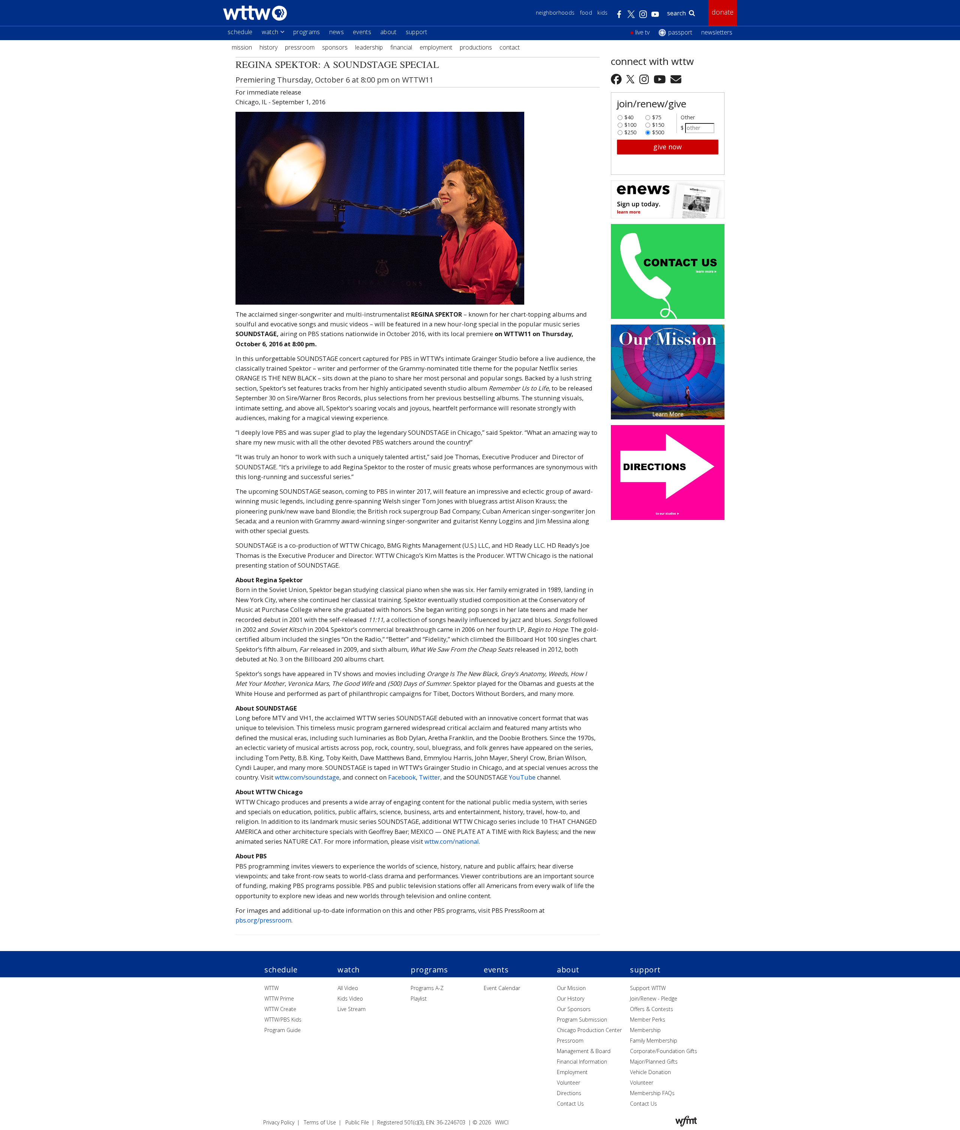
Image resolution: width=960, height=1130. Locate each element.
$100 (630, 123)
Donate (723, 12)
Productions (476, 47)
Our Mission (571, 988)
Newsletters (716, 32)
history (269, 47)
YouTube (522, 777)
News (336, 32)
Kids (602, 12)
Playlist (419, 998)
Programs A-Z (427, 988)
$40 (628, 115)
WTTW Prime (279, 998)
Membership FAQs (652, 1093)
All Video (348, 988)
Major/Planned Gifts (654, 1061)
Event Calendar (502, 988)
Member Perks (647, 1019)
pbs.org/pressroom (263, 920)
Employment (436, 47)
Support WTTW (648, 988)
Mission (242, 47)
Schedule (240, 32)
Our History (570, 998)
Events (362, 32)
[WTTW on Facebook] (617, 79)
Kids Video (350, 998)
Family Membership (653, 1040)
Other (688, 117)
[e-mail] (675, 79)
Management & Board (583, 1051)
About (388, 32)
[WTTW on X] (631, 79)
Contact (510, 47)
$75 (656, 115)
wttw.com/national (451, 841)
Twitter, (430, 777)
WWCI (501, 1122)
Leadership (369, 47)
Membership (645, 1030)
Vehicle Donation (650, 1072)
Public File (357, 1122)
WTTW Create (280, 1009)
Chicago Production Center (589, 1030)
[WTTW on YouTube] (661, 79)
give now (667, 146)
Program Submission (582, 1019)
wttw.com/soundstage (307, 777)
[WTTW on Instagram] (645, 79)
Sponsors (335, 47)
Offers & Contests (651, 1009)
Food (586, 12)
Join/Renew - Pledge (653, 998)
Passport (680, 32)
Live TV (642, 32)
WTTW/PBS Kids (283, 1019)
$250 (630, 130)
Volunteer (568, 1082)
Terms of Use (320, 1122)
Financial (401, 47)
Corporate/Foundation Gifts (663, 1051)
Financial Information (582, 1061)
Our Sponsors (574, 1009)
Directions (569, 1093)
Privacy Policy (278, 1122)
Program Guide (282, 1030)
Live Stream (352, 1009)
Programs (306, 32)
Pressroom (300, 47)
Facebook (402, 777)
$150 (658, 123)
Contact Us (570, 1103)
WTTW (271, 988)
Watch (270, 32)
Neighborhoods (555, 12)
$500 (658, 130)
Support (417, 32)
